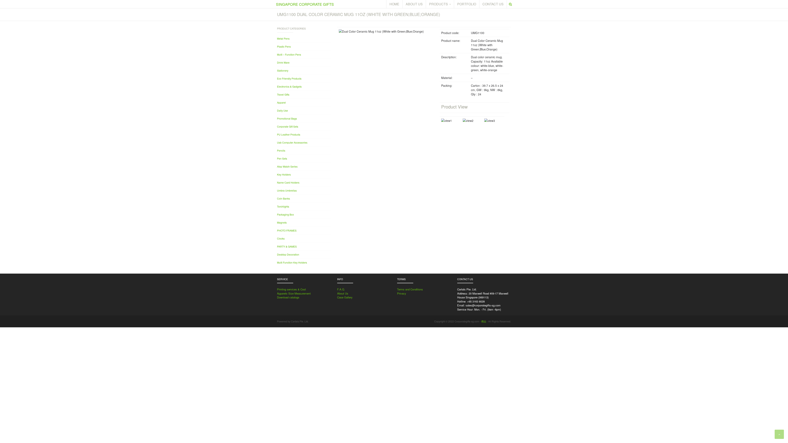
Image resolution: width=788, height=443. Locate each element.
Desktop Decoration (288, 254)
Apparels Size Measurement (294, 293)
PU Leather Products (288, 134)
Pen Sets (282, 158)
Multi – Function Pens (289, 54)
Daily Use (282, 110)
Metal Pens (283, 38)
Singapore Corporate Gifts (305, 4)
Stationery (282, 70)
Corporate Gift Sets (287, 126)
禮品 (483, 321)
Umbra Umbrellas (287, 190)
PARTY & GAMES (287, 246)
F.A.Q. (341, 289)
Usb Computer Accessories (292, 142)
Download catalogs (288, 297)
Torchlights (283, 206)
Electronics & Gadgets (289, 86)
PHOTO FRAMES (287, 230)
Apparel (281, 102)
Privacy (401, 293)
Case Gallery (345, 297)
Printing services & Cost (291, 289)
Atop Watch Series (287, 166)
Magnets (282, 222)
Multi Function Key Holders (292, 262)
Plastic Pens (284, 46)
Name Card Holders (288, 182)
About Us (342, 293)
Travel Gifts (283, 94)
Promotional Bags (287, 118)
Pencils (281, 150)
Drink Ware (283, 62)
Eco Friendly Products (289, 78)
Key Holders (284, 174)
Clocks (281, 238)
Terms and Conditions (410, 289)
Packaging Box (285, 214)
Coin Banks (283, 198)
